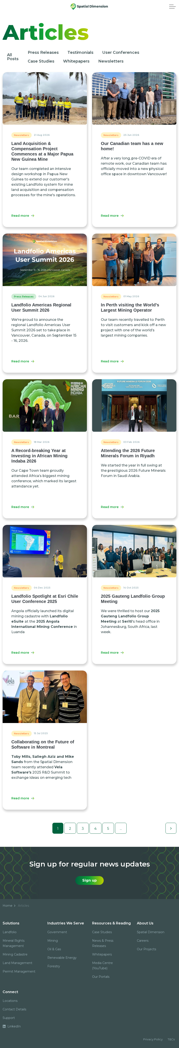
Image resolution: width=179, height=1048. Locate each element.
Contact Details (14, 1009)
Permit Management (19, 971)
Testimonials (80, 52)
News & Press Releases (102, 943)
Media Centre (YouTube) (102, 965)
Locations (10, 1001)
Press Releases (43, 52)
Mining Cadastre (15, 954)
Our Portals (100, 977)
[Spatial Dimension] (89, 6)
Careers (142, 941)
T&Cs (171, 1039)
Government (57, 932)
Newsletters (111, 61)
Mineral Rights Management (13, 943)
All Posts (13, 57)
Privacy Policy (153, 1039)
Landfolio (10, 932)
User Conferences (120, 52)
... (121, 828)
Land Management (17, 963)
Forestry (53, 966)
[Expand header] (172, 6)
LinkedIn (14, 1026)
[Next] (170, 828)
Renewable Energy (62, 958)
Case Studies (41, 61)
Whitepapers (76, 61)
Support (9, 1018)
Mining (52, 941)
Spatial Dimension (150, 932)
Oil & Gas (54, 949)
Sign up (89, 880)
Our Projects (146, 949)
